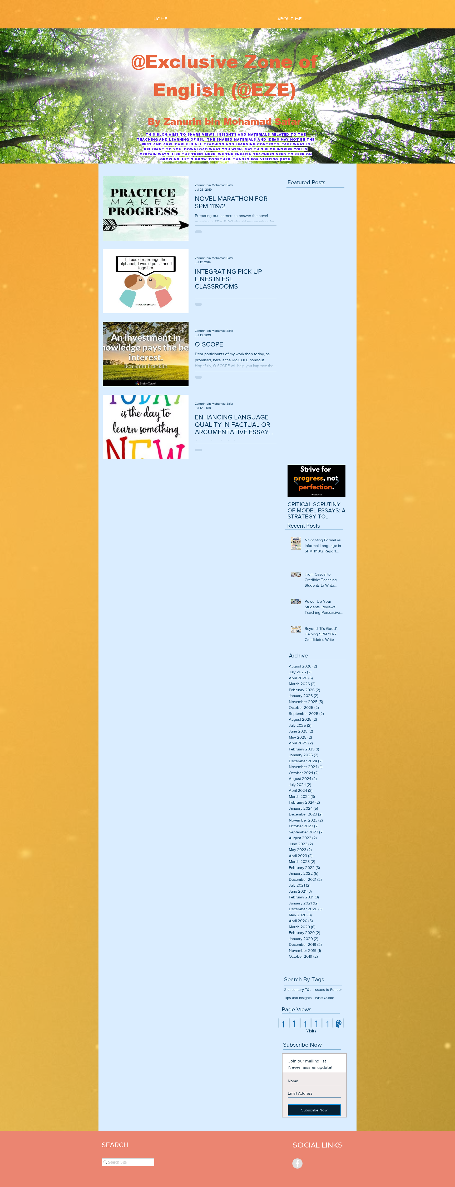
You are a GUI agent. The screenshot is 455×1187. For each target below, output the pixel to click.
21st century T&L (297, 989)
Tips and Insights (298, 998)
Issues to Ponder (328, 989)
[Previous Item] (296, 481)
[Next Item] (337, 481)
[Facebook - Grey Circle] (297, 1164)
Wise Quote (324, 998)
